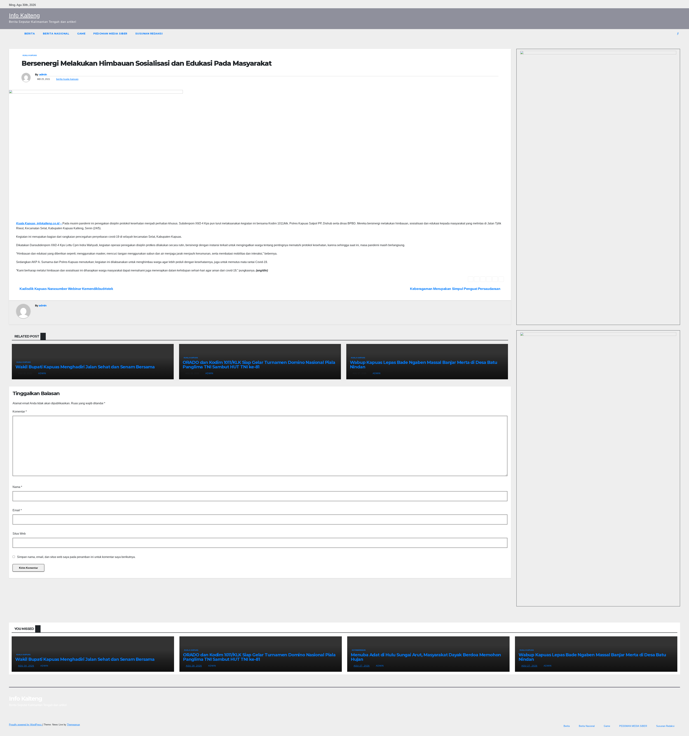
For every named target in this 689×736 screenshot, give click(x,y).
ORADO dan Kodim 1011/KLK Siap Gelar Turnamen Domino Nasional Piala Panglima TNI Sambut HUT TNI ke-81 (259, 364)
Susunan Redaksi (149, 33)
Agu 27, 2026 (362, 666)
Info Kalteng (24, 15)
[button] (678, 33)
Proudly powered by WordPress (25, 724)
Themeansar (73, 724)
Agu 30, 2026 (26, 666)
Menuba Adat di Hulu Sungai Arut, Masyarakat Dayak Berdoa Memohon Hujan (426, 657)
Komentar (20, 411)
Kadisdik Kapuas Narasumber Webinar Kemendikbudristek (66, 289)
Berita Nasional (56, 33)
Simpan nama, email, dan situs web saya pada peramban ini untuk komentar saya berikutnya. (76, 556)
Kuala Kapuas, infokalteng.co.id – (39, 223)
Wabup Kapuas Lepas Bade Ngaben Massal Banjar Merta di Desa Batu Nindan (423, 364)
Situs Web (19, 533)
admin (43, 74)
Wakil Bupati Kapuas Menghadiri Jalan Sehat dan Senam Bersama (85, 366)
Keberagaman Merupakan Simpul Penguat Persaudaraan (455, 289)
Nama (17, 486)
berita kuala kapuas (67, 79)
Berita (29, 33)
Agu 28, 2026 (194, 666)
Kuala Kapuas (30, 55)
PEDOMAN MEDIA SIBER (110, 33)
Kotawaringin (358, 650)
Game (81, 33)
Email (17, 510)
